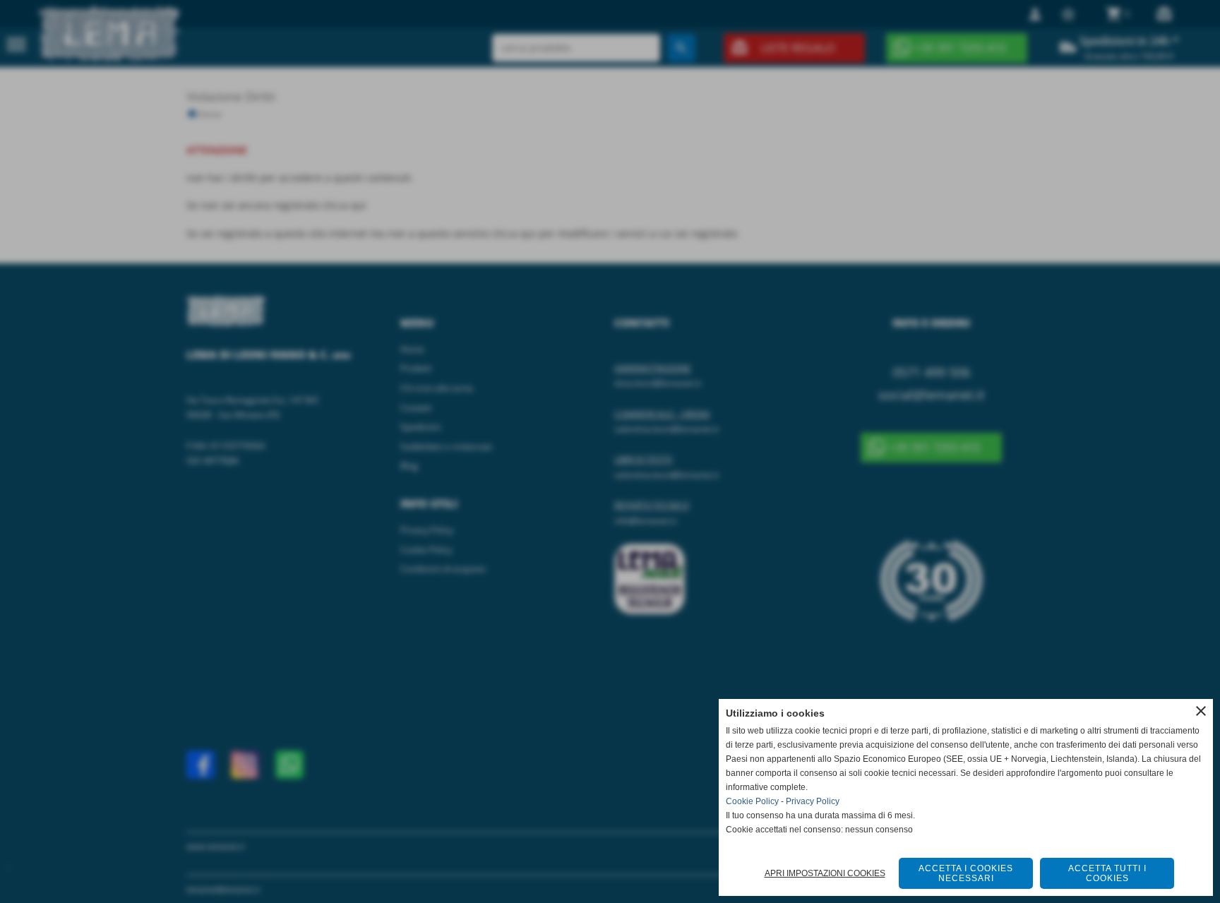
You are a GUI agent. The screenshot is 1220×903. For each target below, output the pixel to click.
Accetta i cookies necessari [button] (966, 873)
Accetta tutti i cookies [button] (1107, 873)
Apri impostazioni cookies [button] (825, 873)
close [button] (1200, 710)
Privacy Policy (812, 801)
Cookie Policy (752, 801)
